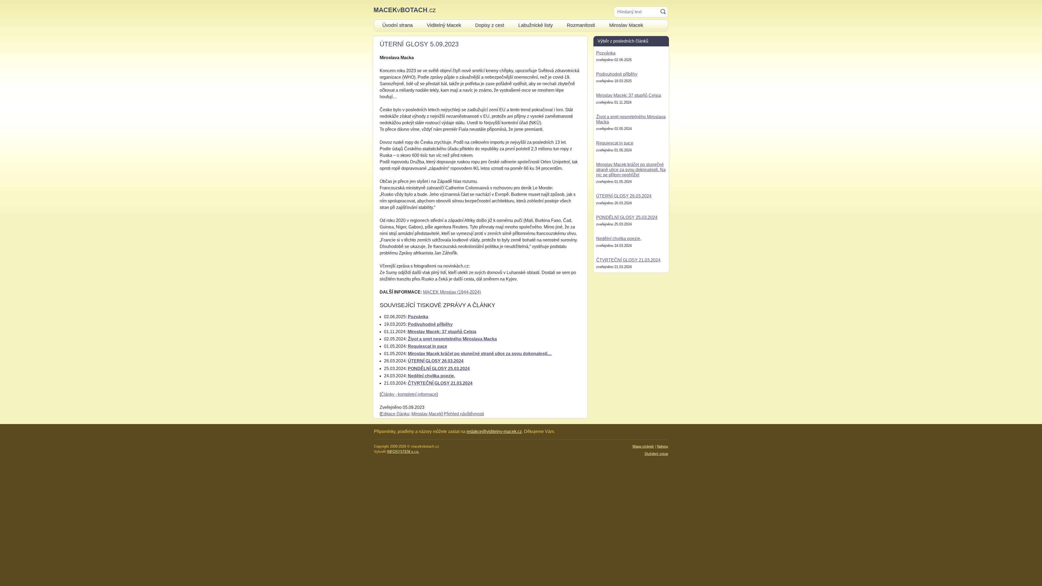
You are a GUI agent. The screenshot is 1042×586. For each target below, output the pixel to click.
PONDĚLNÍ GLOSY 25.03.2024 (439, 368)
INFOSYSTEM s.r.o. (403, 452)
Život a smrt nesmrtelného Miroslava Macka (452, 339)
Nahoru (662, 446)
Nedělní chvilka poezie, (431, 376)
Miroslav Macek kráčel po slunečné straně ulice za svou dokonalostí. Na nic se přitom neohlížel (631, 169)
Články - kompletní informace (409, 394)
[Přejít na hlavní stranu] (405, 9)
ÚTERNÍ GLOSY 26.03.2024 (435, 361)
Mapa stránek (643, 446)
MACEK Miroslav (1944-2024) (452, 292)
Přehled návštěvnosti (464, 414)
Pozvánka (418, 316)
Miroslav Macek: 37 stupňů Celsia (442, 331)
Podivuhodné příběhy (430, 324)
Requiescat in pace (427, 346)
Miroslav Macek (426, 414)
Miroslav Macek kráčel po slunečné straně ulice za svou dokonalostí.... (480, 353)
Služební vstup (656, 454)
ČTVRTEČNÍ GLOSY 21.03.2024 (440, 383)
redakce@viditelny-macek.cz (494, 431)
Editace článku (395, 414)
